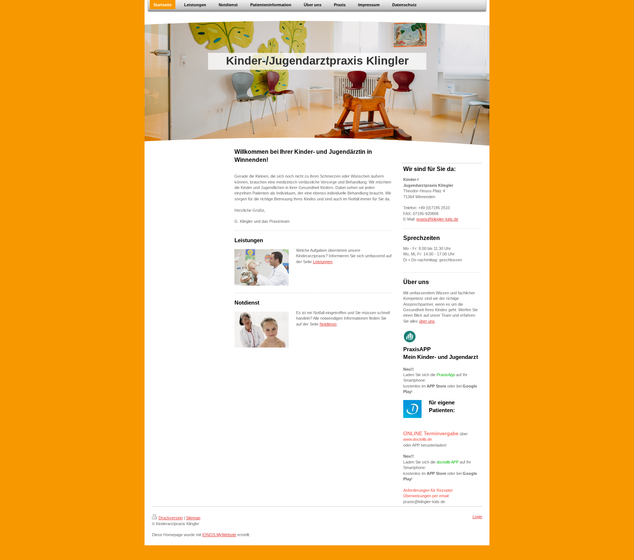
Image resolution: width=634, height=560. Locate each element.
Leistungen (322, 261)
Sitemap (193, 518)
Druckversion (170, 518)
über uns (427, 321)
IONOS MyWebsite (219, 534)
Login (477, 516)
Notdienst (328, 324)
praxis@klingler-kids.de (437, 219)
